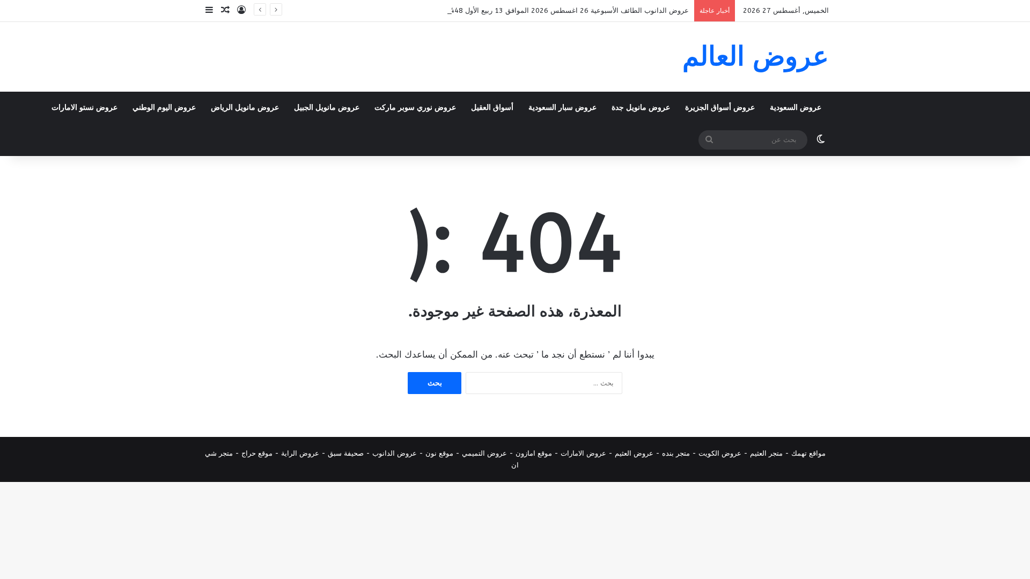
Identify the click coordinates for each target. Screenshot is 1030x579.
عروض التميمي (484, 453)
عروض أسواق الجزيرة (720, 107)
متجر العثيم (766, 453)
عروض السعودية (795, 107)
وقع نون (437, 453)
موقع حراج (257, 453)
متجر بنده (676, 453)
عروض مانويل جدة (641, 107)
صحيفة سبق (346, 453)
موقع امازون (534, 453)
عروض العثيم (634, 453)
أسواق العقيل (492, 107)
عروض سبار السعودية (562, 107)
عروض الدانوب (394, 453)
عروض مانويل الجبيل (326, 107)
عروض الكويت (719, 453)
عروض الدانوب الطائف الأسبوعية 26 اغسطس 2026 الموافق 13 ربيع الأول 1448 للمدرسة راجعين (542, 10)
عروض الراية (300, 453)
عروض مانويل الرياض (245, 107)
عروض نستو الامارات (84, 107)
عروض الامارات (583, 453)
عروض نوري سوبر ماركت (415, 107)
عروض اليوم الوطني (164, 107)
